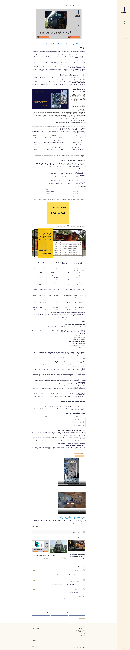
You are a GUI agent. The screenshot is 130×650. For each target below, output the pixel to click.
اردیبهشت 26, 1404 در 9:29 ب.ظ (75, 581)
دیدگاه (84, 601)
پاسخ (33, 570)
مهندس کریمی (70, 5)
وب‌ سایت (48, 612)
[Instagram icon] (123, 648)
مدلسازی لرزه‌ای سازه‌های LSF (41, 556)
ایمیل (66, 612)
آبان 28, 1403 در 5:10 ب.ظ (76, 571)
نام (84, 612)
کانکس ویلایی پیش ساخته (60, 556)
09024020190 (78, 456)
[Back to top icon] (33, 648)
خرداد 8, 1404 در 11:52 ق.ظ (76, 590)
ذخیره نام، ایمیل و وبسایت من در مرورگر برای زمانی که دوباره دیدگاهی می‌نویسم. (70, 617)
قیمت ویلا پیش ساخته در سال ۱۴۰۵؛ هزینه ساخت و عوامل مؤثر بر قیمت (77, 556)
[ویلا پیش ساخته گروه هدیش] (123, 10)
